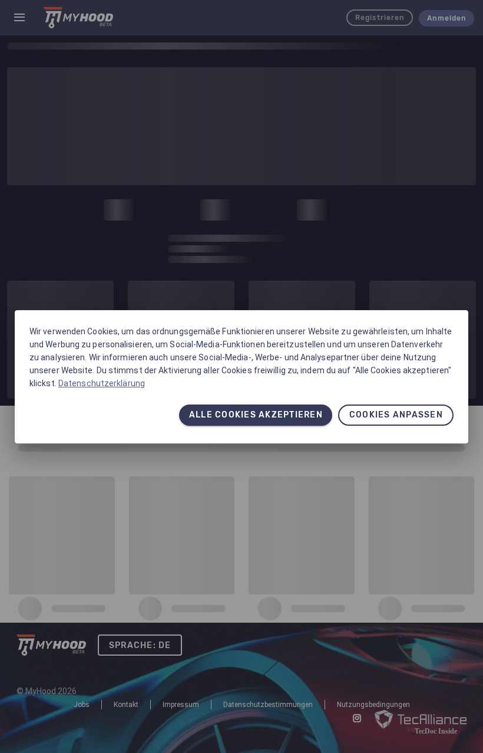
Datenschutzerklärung (101, 383)
